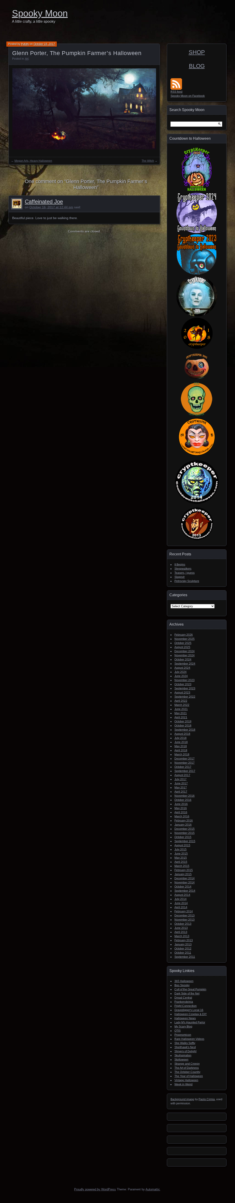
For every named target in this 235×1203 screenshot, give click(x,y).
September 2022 (184, 696)
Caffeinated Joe (44, 201)
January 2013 (183, 944)
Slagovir (179, 577)
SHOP (197, 52)
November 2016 (184, 795)
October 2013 (182, 923)
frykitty (25, 44)
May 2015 (180, 857)
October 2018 (182, 725)
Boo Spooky (182, 985)
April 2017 (180, 791)
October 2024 (182, 659)
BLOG (197, 66)
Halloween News (185, 1018)
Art (26, 58)
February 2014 (183, 911)
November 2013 (184, 919)
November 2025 (184, 638)
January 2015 (183, 874)
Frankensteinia (183, 1001)
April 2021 (180, 717)
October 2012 (182, 948)
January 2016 (183, 824)
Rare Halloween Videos (189, 1039)
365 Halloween (183, 981)
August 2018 (182, 733)
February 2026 (183, 634)
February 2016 (183, 820)
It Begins (179, 564)
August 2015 (182, 845)
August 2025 (182, 647)
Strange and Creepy (187, 1063)
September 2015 (184, 841)
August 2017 (182, 775)
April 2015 (180, 861)
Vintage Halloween (186, 1080)
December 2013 (184, 915)
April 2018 (180, 750)
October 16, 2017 (44, 44)
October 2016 (182, 800)
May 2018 (180, 746)
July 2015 (180, 849)
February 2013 (183, 940)
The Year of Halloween (188, 1076)
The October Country (187, 1072)
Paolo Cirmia (207, 1099)
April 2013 (180, 932)
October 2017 (182, 767)
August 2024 (182, 667)
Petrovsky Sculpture (186, 581)
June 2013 (181, 928)
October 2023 (182, 684)
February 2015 (183, 870)
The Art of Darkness (186, 1067)
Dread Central (183, 997)
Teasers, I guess (184, 572)
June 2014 (181, 903)
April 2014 (180, 907)
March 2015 (181, 866)
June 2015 (181, 853)
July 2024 (180, 672)
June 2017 (181, 783)
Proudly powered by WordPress (95, 1189)
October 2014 (182, 886)
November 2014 (184, 882)
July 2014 (180, 899)
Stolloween (181, 1059)
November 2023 (184, 680)
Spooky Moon (40, 13)
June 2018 (181, 742)
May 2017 (180, 787)
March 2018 (181, 754)
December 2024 (184, 651)
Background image (182, 1099)
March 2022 (181, 705)
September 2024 (184, 663)
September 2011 (184, 956)
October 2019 (182, 721)
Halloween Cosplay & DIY (190, 1014)
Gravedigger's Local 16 (188, 1010)
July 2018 (180, 738)
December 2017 (184, 758)
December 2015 (184, 828)
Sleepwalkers (182, 568)
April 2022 (180, 700)
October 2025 (182, 643)
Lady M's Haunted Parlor (189, 1022)
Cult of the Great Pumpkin (190, 989)
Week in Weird (183, 1084)
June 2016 (181, 804)
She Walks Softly (184, 1043)
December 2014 (184, 878)
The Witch (148, 160)
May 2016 (180, 808)
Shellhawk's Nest (185, 1047)
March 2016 (181, 816)
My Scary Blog (183, 1026)
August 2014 (182, 895)
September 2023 (184, 688)
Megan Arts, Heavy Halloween (33, 160)
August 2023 (182, 692)
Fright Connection (185, 1006)
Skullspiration (182, 1055)
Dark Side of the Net (186, 993)
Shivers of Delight (185, 1051)
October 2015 (182, 837)
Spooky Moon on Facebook (188, 95)
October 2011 (182, 952)
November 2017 (184, 762)
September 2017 (184, 771)
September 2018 (184, 729)
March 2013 (181, 936)
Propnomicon (182, 1034)
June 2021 (181, 709)
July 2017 (180, 779)
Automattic (152, 1189)
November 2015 (184, 833)
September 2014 (184, 890)
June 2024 (181, 676)
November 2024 (184, 655)
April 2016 (180, 812)
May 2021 (180, 713)
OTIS (177, 1030)
